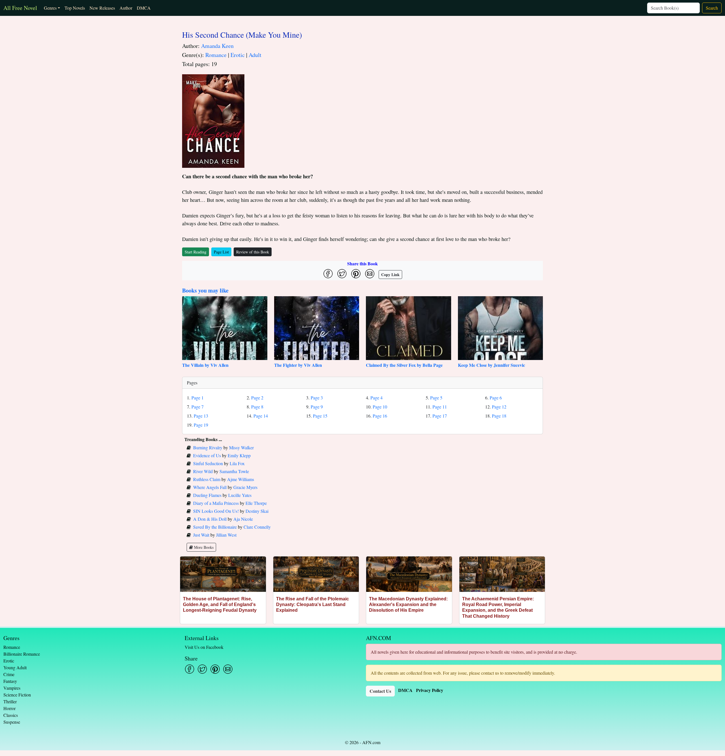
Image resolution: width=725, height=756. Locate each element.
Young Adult (15, 667)
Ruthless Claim (206, 479)
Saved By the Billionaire (215, 527)
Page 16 (380, 416)
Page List (221, 252)
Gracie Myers (245, 487)
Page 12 (499, 407)
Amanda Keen (217, 46)
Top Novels (75, 8)
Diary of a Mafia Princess (216, 503)
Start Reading (195, 252)
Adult (255, 55)
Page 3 (317, 398)
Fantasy (10, 681)
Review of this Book (252, 252)
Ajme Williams (240, 479)
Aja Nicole (243, 519)
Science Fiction (17, 695)
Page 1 (197, 398)
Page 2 (257, 398)
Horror (9, 708)
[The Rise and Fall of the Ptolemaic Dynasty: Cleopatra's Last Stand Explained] (316, 574)
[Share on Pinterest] (356, 274)
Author (126, 8)
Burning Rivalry (207, 447)
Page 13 (201, 416)
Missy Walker (241, 447)
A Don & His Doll (210, 519)
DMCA (144, 8)
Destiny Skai (257, 511)
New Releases (102, 8)
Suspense (11, 722)
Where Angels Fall (210, 487)
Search (712, 8)
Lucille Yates (239, 495)
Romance (216, 55)
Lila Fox (237, 463)
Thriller (10, 701)
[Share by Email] (370, 274)
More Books (203, 547)
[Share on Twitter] (342, 274)
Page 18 (499, 416)
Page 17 (439, 416)
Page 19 (201, 425)
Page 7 (197, 407)
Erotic (238, 55)
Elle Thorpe (256, 503)
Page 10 (380, 407)
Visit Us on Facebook (204, 647)
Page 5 (436, 398)
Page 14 (260, 416)
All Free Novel (20, 8)
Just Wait (201, 535)
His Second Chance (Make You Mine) (242, 34)
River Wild (203, 471)
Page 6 (496, 398)
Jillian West (226, 535)
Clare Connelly (257, 527)
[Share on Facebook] (328, 274)
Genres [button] (50, 8)
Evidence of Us (207, 455)
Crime (8, 674)
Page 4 (376, 398)
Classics (10, 715)
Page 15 (320, 416)
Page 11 (439, 407)
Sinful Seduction (208, 463)
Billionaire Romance (21, 654)
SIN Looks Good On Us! (216, 511)
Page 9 (317, 407)
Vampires (11, 688)
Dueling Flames (207, 495)
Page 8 (257, 407)
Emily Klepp (239, 455)
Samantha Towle (234, 471)
